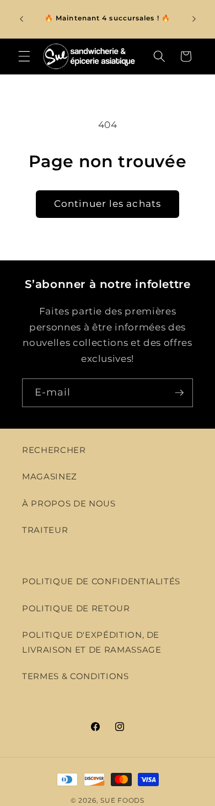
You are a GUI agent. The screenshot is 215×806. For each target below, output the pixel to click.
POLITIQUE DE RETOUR (76, 608)
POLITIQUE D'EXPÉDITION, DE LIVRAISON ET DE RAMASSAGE (92, 642)
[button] (24, 56)
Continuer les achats (107, 203)
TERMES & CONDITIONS (75, 676)
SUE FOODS (122, 800)
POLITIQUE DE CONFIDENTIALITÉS (101, 581)
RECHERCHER (54, 450)
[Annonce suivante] (194, 19)
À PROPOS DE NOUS (69, 503)
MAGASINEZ (49, 476)
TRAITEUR (45, 530)
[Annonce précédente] (21, 19)
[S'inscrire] (179, 392)
